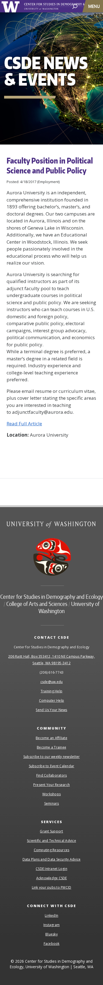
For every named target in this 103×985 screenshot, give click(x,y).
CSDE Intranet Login (51, 868)
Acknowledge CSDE (51, 878)
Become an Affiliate (51, 738)
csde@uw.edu (51, 681)
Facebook (52, 943)
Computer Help (51, 700)
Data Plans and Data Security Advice (52, 859)
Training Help (51, 691)
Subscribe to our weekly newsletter (51, 756)
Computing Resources (51, 850)
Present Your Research (51, 784)
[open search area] (75, 6)
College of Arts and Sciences (36, 603)
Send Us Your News (51, 710)
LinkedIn (51, 915)
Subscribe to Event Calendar (51, 766)
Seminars (51, 803)
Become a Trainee (51, 747)
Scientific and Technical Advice (51, 840)
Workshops (51, 794)
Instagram (51, 925)
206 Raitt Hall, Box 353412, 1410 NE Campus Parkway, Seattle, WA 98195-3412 (51, 659)
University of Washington (11, 6)
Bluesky (51, 934)
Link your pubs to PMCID (51, 887)
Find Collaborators (51, 775)
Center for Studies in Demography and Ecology (51, 596)
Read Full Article (24, 423)
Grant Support (51, 831)
